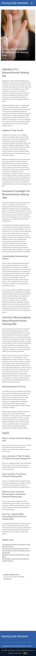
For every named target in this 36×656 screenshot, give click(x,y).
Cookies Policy (17, 653)
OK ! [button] (25, 653)
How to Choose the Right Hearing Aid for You (15, 548)
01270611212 (7, 579)
